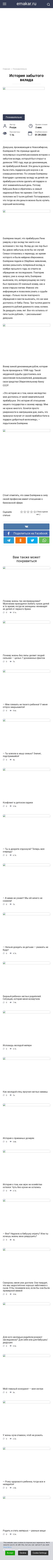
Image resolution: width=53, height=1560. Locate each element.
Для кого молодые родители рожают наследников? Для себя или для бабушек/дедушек (25, 1340)
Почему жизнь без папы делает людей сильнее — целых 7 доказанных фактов (24, 656)
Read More (7, 1547)
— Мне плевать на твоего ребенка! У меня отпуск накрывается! (25, 705)
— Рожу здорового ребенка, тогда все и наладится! (24, 1483)
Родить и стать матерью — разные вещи (24, 1530)
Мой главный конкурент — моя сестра (23, 1388)
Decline (23, 1553)
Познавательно (14, 117)
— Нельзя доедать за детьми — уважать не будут (25, 948)
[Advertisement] (26, 36)
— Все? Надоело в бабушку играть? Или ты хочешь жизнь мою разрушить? (25, 1234)
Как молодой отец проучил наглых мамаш (25, 1091)
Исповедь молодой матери (17, 1045)
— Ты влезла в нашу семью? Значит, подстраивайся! (22, 754)
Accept (10, 1553)
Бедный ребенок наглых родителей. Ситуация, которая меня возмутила (22, 997)
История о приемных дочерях (18, 1138)
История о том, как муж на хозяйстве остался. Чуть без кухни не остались (22, 1185)
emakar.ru (26, 3)
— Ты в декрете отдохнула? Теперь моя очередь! (23, 850)
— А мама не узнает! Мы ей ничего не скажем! (22, 899)
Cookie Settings (40, 1553)
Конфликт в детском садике (18, 802)
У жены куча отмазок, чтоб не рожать (23, 1435)
